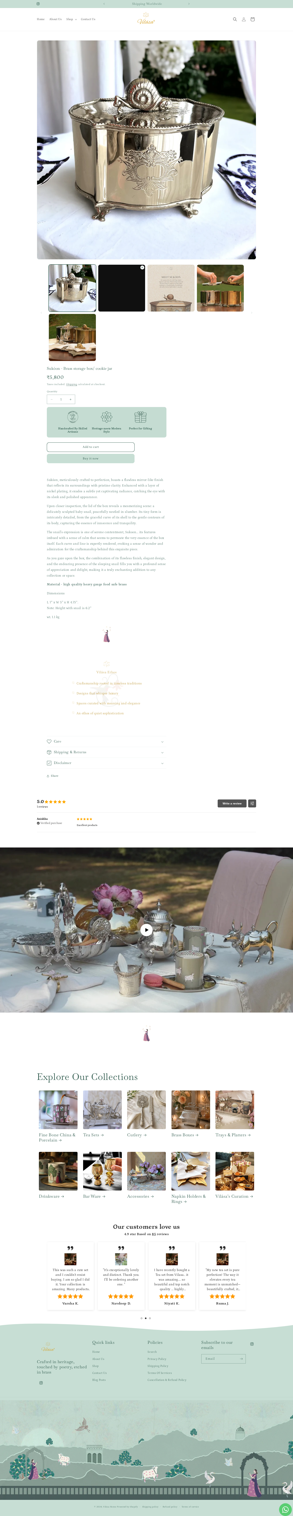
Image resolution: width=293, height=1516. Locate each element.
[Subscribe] (241, 1359)
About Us (98, 1359)
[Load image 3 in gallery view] (220, 288)
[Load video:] (146, 930)
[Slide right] (251, 312)
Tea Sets (91, 1134)
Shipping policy (150, 1507)
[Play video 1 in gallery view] (122, 288)
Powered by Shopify (127, 1507)
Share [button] (55, 776)
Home (96, 1352)
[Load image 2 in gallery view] (171, 288)
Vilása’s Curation (232, 1196)
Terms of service (190, 1507)
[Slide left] (41, 312)
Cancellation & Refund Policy (166, 1380)
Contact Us (99, 1373)
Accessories (138, 1196)
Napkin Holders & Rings (188, 1199)
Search (152, 1352)
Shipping (71, 384)
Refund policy (170, 1507)
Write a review (232, 803)
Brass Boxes (182, 1134)
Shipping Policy (157, 1366)
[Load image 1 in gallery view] (72, 288)
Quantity (52, 391)
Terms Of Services (159, 1373)
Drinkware (49, 1196)
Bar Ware (92, 1196)
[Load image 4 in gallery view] (72, 337)
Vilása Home (109, 1507)
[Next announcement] (189, 4)
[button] (71, 19)
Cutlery (134, 1134)
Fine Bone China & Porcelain (57, 1137)
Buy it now (91, 458)
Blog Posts (99, 1380)
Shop (95, 1366)
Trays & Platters (230, 1134)
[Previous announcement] (104, 4)
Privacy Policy (156, 1359)
